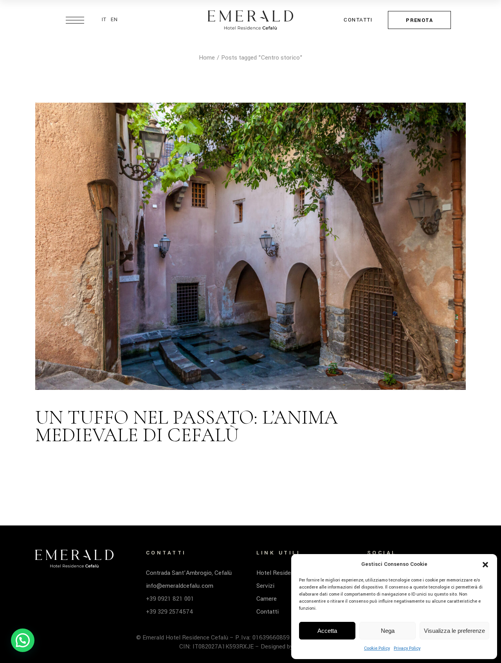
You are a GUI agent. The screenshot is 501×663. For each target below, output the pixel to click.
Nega (388, 630)
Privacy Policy (407, 648)
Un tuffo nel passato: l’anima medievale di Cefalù (186, 426)
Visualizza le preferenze (454, 630)
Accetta (327, 630)
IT (104, 19)
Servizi (265, 585)
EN (114, 19)
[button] (485, 565)
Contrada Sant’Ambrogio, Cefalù (189, 573)
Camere (266, 598)
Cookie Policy (377, 648)
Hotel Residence (278, 573)
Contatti (267, 611)
